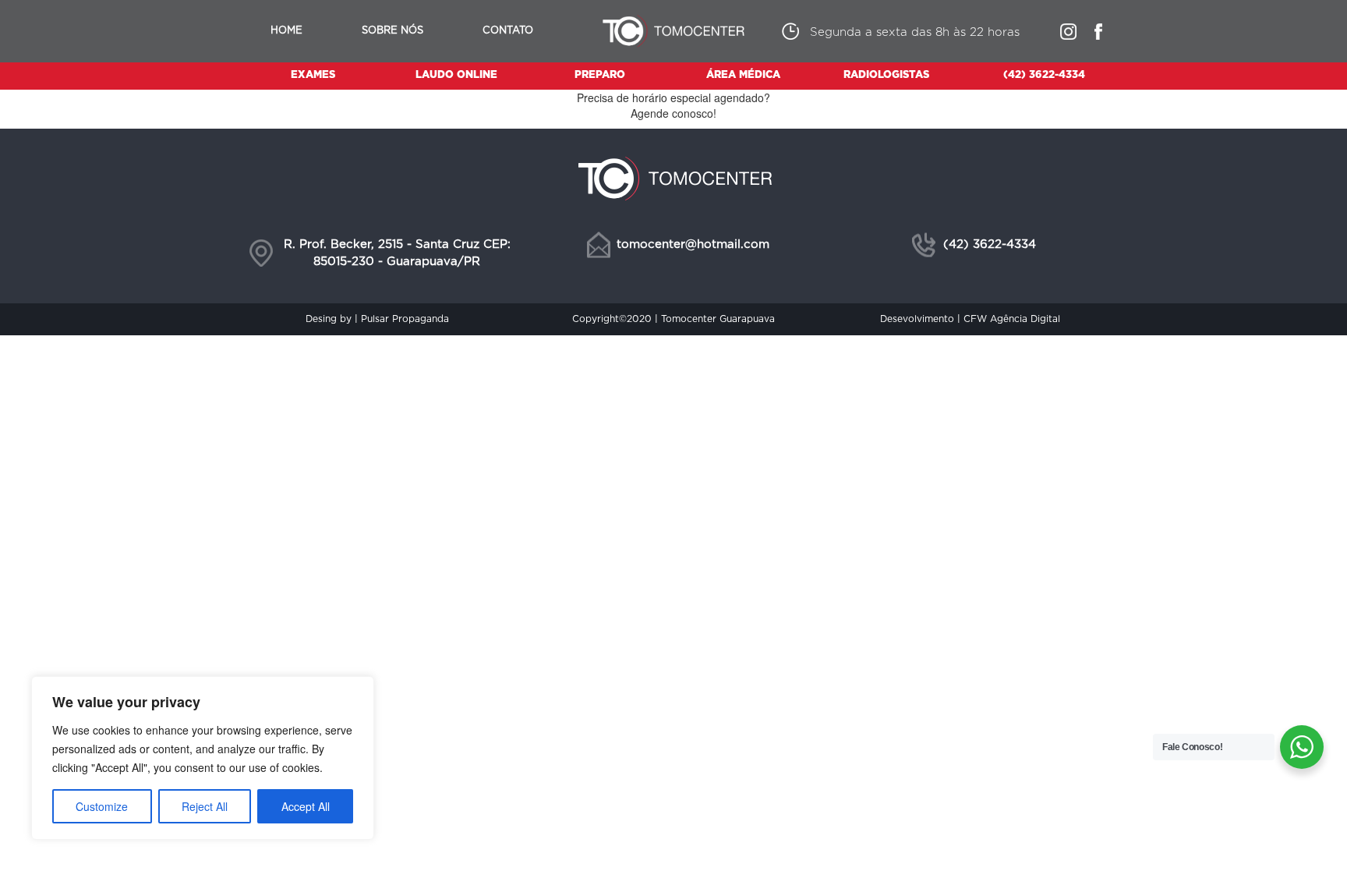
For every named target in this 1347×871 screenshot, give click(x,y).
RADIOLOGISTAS (886, 75)
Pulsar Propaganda (405, 319)
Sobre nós (392, 31)
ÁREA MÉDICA (743, 75)
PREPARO (600, 75)
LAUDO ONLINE (456, 75)
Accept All (305, 806)
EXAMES (313, 75)
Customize (102, 806)
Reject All (205, 806)
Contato (508, 31)
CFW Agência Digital (1011, 319)
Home (286, 31)
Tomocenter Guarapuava (718, 319)
